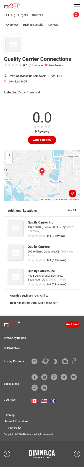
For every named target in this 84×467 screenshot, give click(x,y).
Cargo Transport (29, 92)
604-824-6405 (18, 81)
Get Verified (41, 295)
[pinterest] (54, 377)
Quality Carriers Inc (41, 271)
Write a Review (54, 65)
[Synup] (57, 362)
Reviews (53, 24)
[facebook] (34, 377)
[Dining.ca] (42, 454)
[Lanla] (66, 361)
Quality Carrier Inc (40, 222)
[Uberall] (47, 361)
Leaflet (46, 199)
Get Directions (72, 193)
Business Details (32, 24)
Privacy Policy (13, 427)
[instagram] (44, 377)
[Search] (76, 15)
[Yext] (36, 361)
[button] (42, 172)
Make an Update (48, 302)
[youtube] (74, 377)
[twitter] (64, 377)
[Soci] (74, 361)
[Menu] (77, 6)
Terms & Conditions (16, 421)
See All (71, 210)
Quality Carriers (39, 247)
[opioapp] (34, 387)
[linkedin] (44, 387)
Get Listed (72, 324)
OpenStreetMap (61, 199)
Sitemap (10, 415)
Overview (12, 24)
